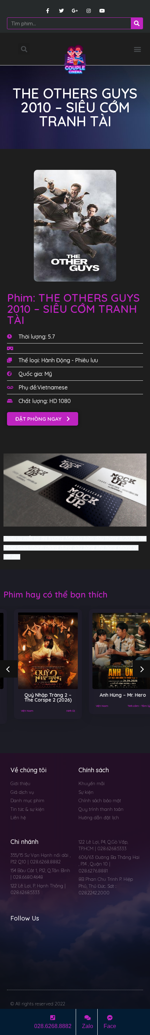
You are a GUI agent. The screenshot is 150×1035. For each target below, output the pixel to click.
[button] (137, 49)
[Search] (137, 23)
